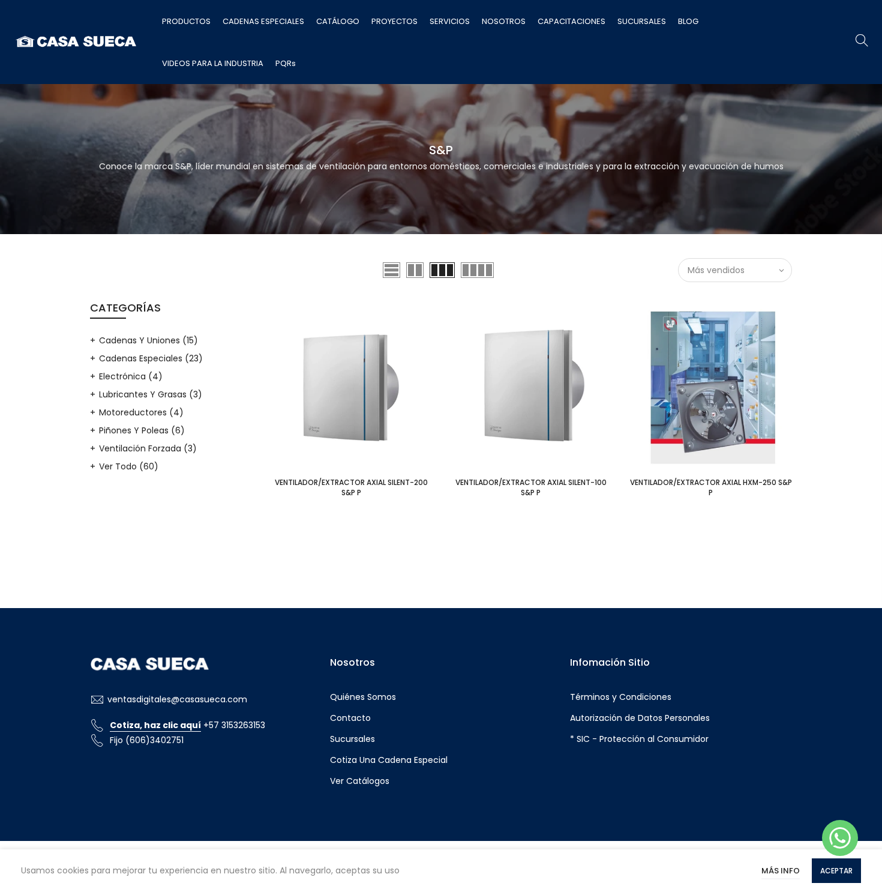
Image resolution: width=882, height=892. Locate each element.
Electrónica (131, 376)
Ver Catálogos (359, 781)
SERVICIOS (450, 21)
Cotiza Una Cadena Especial (389, 760)
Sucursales (352, 739)
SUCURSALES (641, 21)
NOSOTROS (504, 21)
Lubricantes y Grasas (150, 394)
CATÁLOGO (337, 21)
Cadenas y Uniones (148, 340)
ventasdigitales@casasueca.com (177, 699)
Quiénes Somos (363, 697)
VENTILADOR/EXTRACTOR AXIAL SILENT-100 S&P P (531, 487)
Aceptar (836, 871)
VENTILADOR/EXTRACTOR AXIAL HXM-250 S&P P (711, 487)
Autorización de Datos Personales (640, 718)
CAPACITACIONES (571, 21)
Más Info (780, 870)
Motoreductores (141, 412)
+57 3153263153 (187, 725)
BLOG (688, 21)
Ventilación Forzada (148, 448)
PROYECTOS (394, 21)
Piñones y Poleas (142, 430)
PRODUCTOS (186, 21)
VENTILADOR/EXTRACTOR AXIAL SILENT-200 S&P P (351, 487)
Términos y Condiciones (620, 697)
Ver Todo (128, 466)
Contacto (350, 718)
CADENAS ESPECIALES (263, 21)
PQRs (285, 63)
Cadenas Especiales (151, 358)
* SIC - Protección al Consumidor (639, 739)
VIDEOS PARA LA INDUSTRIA (212, 63)
